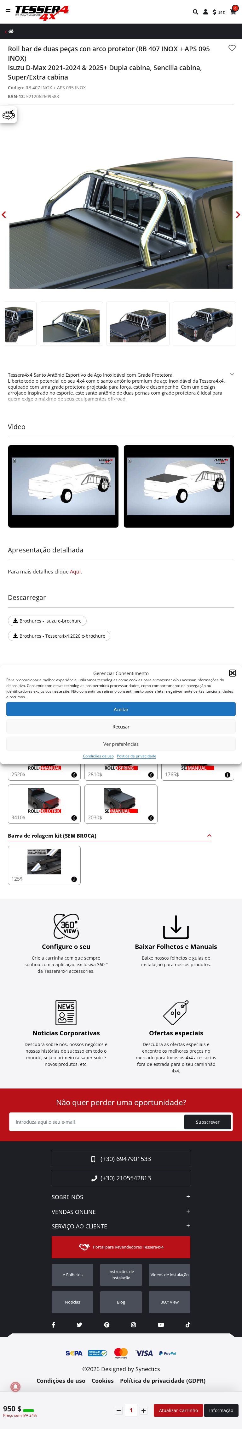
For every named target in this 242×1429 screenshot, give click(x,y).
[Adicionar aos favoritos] (232, 48)
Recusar (121, 726)
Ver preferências (121, 743)
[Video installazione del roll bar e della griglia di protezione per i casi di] (63, 486)
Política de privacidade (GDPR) (162, 1380)
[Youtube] (161, 1324)
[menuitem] (196, 12)
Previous (4, 214)
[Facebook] (53, 1324)
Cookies (103, 1380)
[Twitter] (79, 1324)
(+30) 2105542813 (126, 1178)
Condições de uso (98, 756)
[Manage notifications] (15, 1387)
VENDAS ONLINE (74, 1212)
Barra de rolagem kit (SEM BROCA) (52, 836)
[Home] (11, 31)
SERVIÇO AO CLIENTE (79, 1226)
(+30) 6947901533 (126, 1159)
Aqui (75, 571)
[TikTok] (188, 1324)
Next (238, 214)
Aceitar (121, 709)
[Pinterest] (106, 1324)
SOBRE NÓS (67, 1197)
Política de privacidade (136, 756)
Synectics (147, 1369)
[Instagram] (133, 1324)
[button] (232, 673)
